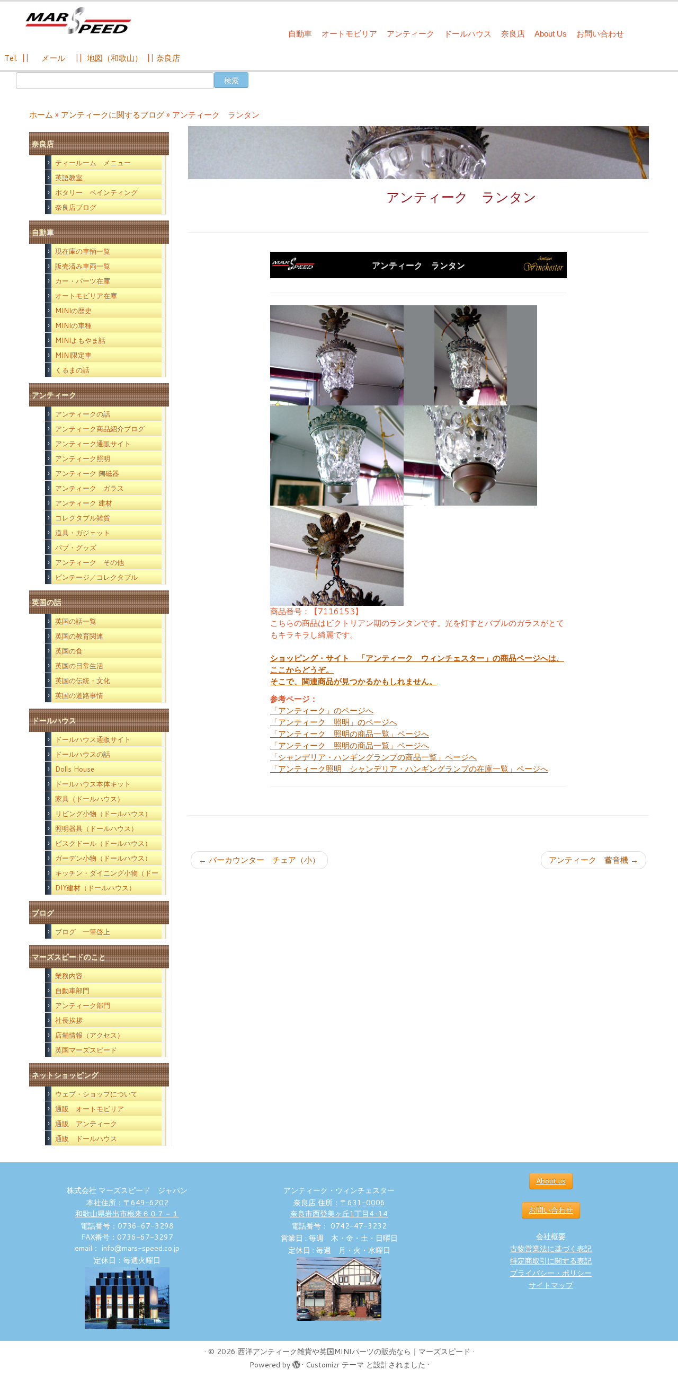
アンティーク (410, 33)
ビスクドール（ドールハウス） (103, 843)
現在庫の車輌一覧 (82, 251)
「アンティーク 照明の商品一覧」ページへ (349, 733)
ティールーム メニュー (93, 162)
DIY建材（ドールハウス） (95, 888)
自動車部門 (72, 990)
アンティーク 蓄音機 (593, 859)
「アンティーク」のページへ (321, 710)
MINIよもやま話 (80, 340)
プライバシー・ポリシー (551, 1273)
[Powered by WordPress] (296, 1362)
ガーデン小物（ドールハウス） (103, 858)
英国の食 (69, 651)
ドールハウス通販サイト (93, 739)
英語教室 (69, 177)
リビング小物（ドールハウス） (103, 813)
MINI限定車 (73, 355)
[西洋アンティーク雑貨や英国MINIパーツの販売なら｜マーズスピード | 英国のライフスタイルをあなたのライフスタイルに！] (78, 20)
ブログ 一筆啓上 (82, 932)
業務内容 (69, 975)
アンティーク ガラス (89, 488)
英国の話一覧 (75, 621)
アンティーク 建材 (83, 503)
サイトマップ (551, 1285)
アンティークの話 (82, 414)
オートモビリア (349, 33)
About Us (550, 33)
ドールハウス (468, 33)
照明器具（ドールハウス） (96, 828)
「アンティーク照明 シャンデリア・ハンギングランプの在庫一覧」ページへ (409, 768)
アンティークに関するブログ (112, 114)
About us (551, 1181)
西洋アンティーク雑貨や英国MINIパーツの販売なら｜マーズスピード (354, 1351)
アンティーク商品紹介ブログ (100, 429)
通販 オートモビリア (89, 1109)
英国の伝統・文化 (82, 680)
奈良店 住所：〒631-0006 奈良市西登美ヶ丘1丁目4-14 (339, 1208)
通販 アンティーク (86, 1123)
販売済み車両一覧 (82, 266)
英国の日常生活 (79, 665)
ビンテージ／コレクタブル (96, 577)
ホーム (41, 114)
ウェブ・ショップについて (96, 1094)
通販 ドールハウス (86, 1138)
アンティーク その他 (89, 562)
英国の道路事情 (79, 695)
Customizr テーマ (335, 1364)
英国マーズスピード (86, 1050)
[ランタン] (337, 354)
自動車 (300, 33)
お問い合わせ (600, 33)
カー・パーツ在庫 (82, 281)
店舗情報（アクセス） (89, 1035)
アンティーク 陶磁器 (87, 473)
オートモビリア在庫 (86, 296)
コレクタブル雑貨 (82, 518)
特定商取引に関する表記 (551, 1261)
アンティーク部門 (82, 1005)
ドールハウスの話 (82, 754)
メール (52, 58)
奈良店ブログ (75, 207)
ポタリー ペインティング (96, 192)
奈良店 (513, 33)
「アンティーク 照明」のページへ (333, 722)
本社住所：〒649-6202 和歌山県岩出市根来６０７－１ (127, 1208)
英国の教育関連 (79, 636)
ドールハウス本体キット (93, 784)
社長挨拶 (69, 1020)
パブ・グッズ (75, 547)
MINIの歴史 (73, 310)
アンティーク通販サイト (93, 443)
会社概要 (551, 1236)
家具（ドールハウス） (89, 798)
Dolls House (74, 769)
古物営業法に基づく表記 (551, 1248)
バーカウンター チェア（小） (259, 859)
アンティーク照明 (82, 458)
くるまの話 (72, 370)
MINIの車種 (73, 325)
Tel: (12, 58)
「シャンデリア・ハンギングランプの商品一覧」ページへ (373, 757)
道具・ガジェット (82, 532)
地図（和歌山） (114, 58)
